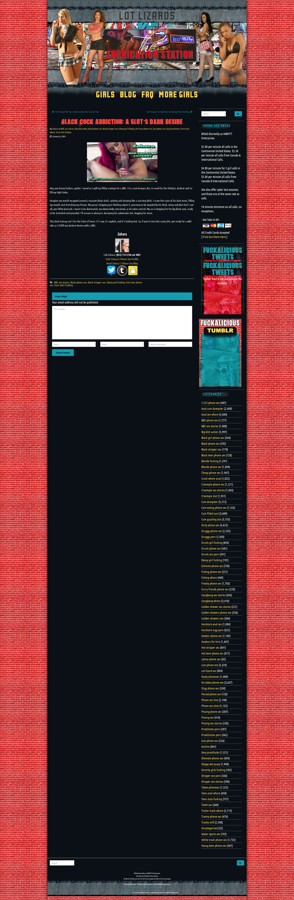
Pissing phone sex (211, 711)
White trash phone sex (214, 840)
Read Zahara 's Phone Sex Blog (122, 263)
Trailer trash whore (212, 810)
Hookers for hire (210, 641)
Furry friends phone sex (215, 589)
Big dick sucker (81, 128)
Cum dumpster (209, 502)
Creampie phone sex (212, 484)
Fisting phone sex (211, 572)
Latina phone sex (211, 659)
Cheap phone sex (211, 472)
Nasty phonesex (210, 676)
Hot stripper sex (210, 647)
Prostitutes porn (210, 729)
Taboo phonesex (210, 787)
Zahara (55, 128)
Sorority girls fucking (213, 770)
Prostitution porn (211, 735)
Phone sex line (209, 700)
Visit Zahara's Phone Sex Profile (122, 259)
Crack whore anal (211, 478)
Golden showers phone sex (216, 612)
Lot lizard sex (208, 671)
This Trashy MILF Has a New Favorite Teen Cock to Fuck (77, 111)
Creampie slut (209, 496)
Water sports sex (210, 834)
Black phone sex (95, 128)
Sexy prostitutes (173, 128)
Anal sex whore (210, 414)
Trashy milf (207, 822)
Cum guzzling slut (211, 519)
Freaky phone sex (211, 583)
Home (132, 887)
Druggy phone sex (211, 531)
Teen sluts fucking (63, 132)
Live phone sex (159, 128)
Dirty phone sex (210, 525)
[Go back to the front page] (147, 46)
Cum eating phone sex (213, 507)
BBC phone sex (209, 420)
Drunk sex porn (210, 554)
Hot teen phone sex (143, 128)
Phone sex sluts (210, 706)
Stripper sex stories (212, 781)
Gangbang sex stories (213, 595)
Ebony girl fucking (126, 128)
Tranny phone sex (211, 816)
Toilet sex (206, 805)
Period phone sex (211, 694)
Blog (128, 95)
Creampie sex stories (213, 490)
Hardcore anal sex (211, 624)
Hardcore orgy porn (212, 630)
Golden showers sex (212, 618)
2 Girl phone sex (210, 403)
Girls (105, 95)
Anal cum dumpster (212, 408)
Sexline (205, 746)
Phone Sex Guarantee (152, 887)
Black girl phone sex (212, 437)
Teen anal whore (210, 793)
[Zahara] (122, 245)
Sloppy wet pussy (210, 764)
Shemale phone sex (212, 758)
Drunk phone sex (211, 548)
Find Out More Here (214, 237)
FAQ (147, 95)
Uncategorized (209, 828)
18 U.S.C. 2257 (139, 887)
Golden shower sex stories (216, 606)
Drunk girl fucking (211, 542)
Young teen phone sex (213, 845)
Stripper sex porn (211, 775)
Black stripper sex (110, 128)
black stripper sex (97, 282)
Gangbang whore (211, 601)
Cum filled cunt (210, 513)
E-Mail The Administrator (123, 892)
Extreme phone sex (212, 566)
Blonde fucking (210, 461)
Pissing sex (207, 717)
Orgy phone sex (210, 688)
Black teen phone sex (213, 455)
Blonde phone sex (211, 467)
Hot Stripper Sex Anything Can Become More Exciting (168, 111)
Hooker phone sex (211, 636)
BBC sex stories (67, 128)
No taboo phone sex (212, 682)
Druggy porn (208, 537)
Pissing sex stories (211, 723)
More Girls (178, 95)
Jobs (162, 887)
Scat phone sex (209, 741)
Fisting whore (209, 577)
